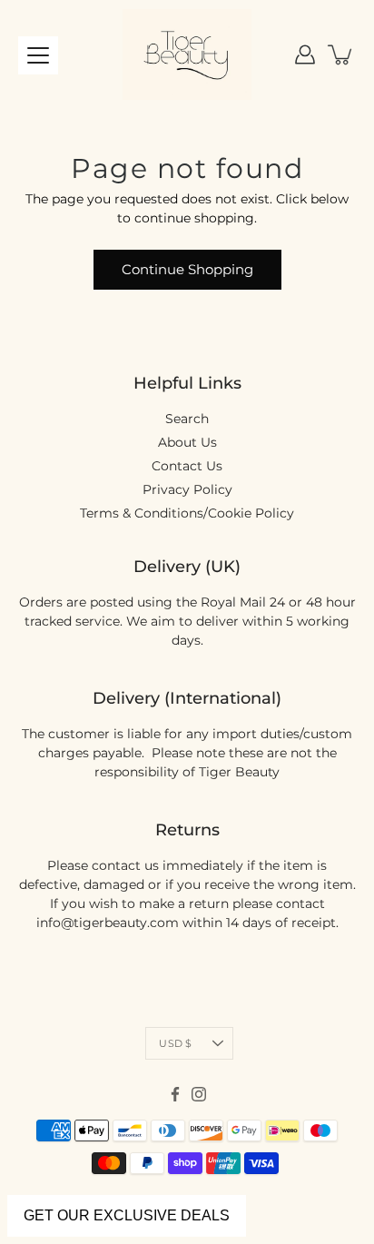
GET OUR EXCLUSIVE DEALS (127, 1215)
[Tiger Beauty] (187, 54)
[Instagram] (199, 1094)
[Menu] (38, 55)
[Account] (305, 54)
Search (187, 418)
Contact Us (187, 466)
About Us (187, 442)
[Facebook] (175, 1094)
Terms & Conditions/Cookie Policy (187, 513)
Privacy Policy (187, 489)
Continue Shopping (187, 269)
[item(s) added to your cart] (341, 54)
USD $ (175, 1043)
